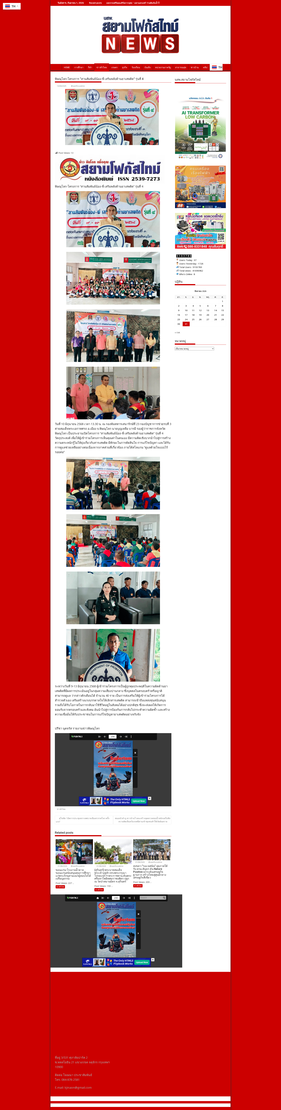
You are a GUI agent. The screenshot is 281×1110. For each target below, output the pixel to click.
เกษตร (114, 67)
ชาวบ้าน (195, 67)
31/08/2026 (62, 866)
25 (193, 319)
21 (215, 314)
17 (186, 314)
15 (222, 310)
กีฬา (90, 67)
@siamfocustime (78, 86)
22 (222, 314)
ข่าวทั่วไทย (101, 67)
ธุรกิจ (124, 67)
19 (200, 314)
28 (215, 319)
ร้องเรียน (136, 67)
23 (178, 319)
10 (186, 310)
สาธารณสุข (180, 67)
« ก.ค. (177, 332)
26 (200, 319)
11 (193, 310)
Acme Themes (169, 1105)
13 (208, 310)
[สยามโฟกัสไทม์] (58, 67)
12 (200, 310)
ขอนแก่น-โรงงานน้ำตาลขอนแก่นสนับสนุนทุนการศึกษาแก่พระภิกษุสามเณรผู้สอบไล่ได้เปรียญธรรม (150, 2)
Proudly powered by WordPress (121, 1105)
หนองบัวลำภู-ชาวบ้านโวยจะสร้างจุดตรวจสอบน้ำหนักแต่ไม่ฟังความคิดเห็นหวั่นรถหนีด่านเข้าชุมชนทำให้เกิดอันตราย (142, 820)
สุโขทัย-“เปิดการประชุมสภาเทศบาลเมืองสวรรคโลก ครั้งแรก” (82, 820)
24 (186, 319)
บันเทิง (147, 67)
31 (186, 323)
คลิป (205, 67)
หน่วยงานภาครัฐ (163, 67)
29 (222, 319)
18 (193, 314)
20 (208, 314)
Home (67, 67)
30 (178, 323)
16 (178, 314)
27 (208, 319)
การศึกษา (78, 67)
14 (215, 310)
